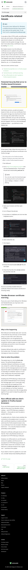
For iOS (2, 505)
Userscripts (3, 527)
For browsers (4, 507)
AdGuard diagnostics (5, 534)
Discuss (2, 485)
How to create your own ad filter (8, 520)
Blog (2, 482)
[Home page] (2, 6)
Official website (4, 478)
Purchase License (4, 542)
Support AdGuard (5, 487)
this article (10, 46)
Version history (4, 509)
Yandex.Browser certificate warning (13, 73)
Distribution (3, 551)
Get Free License (4, 549)
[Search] (25, 2)
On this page (5, 12)
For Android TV (4, 502)
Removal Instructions (5, 524)
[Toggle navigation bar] (2, 2)
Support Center (4, 517)
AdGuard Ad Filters (5, 522)
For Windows (4, 495)
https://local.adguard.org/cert (15, 166)
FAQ (2, 529)
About (2, 480)
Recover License (4, 544)
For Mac (3, 498)
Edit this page (6, 459)
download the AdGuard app (17, 32)
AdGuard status (4, 531)
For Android (3, 500)
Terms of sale (4, 546)
